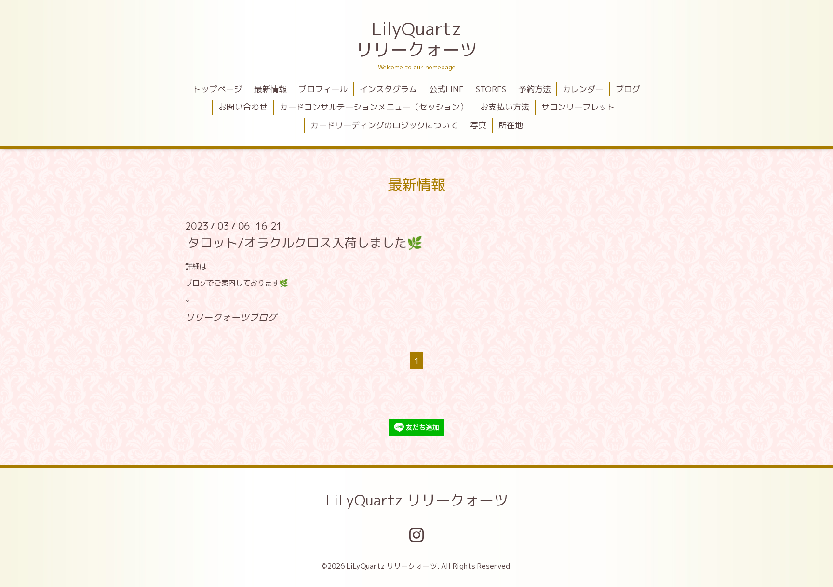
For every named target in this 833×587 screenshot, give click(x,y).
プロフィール (323, 89)
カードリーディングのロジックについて (384, 125)
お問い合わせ (243, 106)
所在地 (510, 125)
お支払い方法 (504, 106)
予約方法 (534, 89)
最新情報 (270, 89)
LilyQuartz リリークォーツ (416, 39)
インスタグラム (388, 89)
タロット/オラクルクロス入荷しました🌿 (305, 242)
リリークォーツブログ (231, 317)
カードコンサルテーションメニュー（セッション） (374, 106)
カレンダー (583, 89)
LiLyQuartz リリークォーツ (416, 500)
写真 (478, 125)
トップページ (217, 89)
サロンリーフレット (578, 106)
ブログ (628, 89)
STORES (491, 89)
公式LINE (446, 89)
